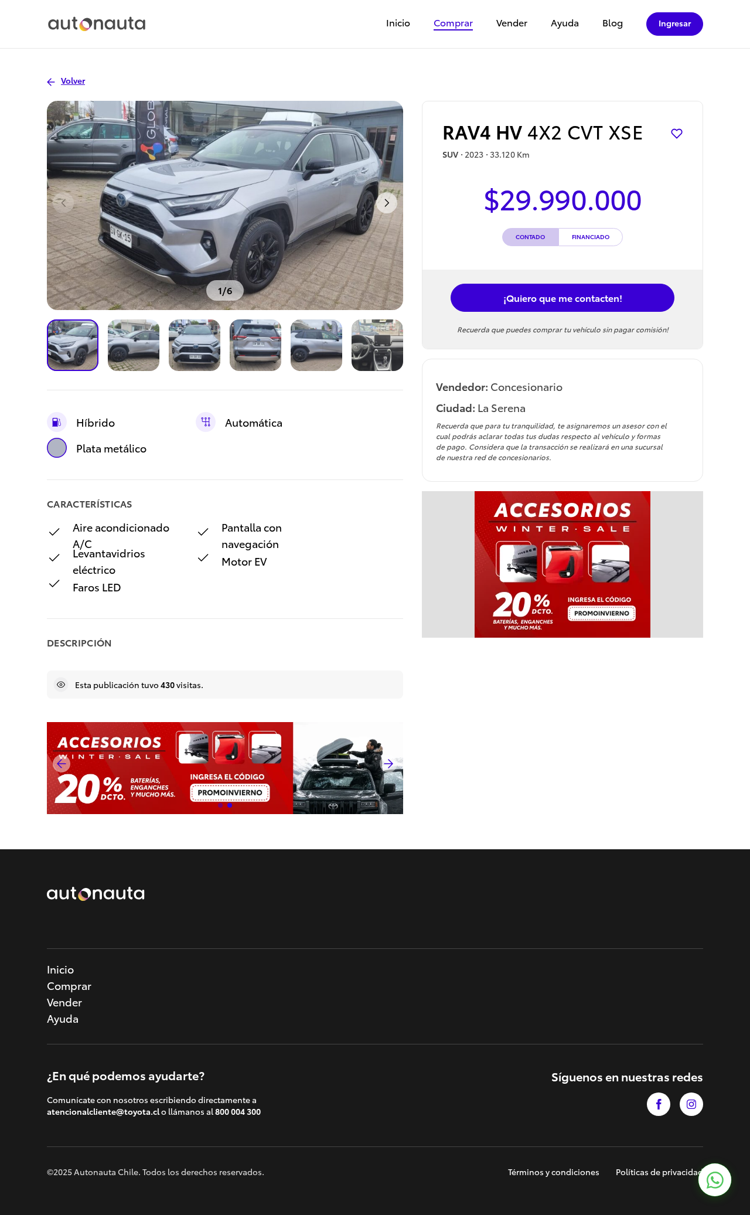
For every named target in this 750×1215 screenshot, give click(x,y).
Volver (73, 80)
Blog (612, 23)
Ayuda (565, 23)
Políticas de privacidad (659, 1171)
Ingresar (675, 23)
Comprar (453, 23)
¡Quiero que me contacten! (562, 297)
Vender (511, 23)
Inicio (398, 23)
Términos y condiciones (553, 1171)
